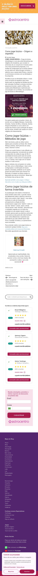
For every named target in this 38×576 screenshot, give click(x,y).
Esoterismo (8, 459)
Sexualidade (8, 495)
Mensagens (8, 475)
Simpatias (8, 499)
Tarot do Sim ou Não (11, 531)
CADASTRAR (19, 415)
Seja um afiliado (9, 519)
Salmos (7, 493)
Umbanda (8, 505)
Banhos (7, 451)
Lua (6, 471)
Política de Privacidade (10, 567)
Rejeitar (11, 571)
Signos (7, 497)
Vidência (7, 507)
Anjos (6, 442)
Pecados (7, 487)
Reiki (6, 491)
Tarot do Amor (9, 529)
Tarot (6, 503)
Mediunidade (8, 473)
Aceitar (27, 571)
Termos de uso (20, 567)
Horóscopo (8, 467)
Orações (7, 483)
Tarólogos (8, 513)
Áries (6, 445)
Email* (9, 398)
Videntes (7, 517)
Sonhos (7, 501)
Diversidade (8, 457)
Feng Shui (8, 465)
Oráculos (9, 267)
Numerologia (9, 481)
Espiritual (7, 463)
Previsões (7, 489)
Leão (6, 469)
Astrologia (8, 447)
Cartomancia (9, 455)
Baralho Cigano (9, 527)
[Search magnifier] (30, 297)
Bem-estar (8, 453)
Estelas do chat (9, 515)
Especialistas (9, 461)
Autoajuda (8, 449)
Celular (9, 405)
